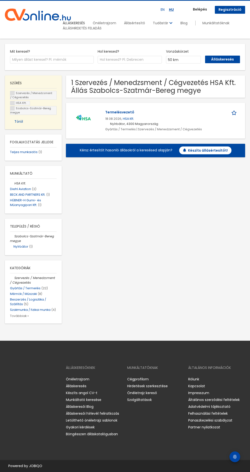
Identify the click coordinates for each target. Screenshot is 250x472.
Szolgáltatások (139, 399)
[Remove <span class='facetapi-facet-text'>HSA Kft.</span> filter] (12, 103)
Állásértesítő (134, 23)
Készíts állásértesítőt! (208, 150)
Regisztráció (230, 9)
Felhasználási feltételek (208, 413)
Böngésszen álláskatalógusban (92, 434)
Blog (184, 23)
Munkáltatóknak (215, 23)
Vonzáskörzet (177, 51)
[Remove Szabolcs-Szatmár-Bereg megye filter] (12, 236)
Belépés (200, 9)
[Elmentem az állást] (234, 112)
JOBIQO (35, 465)
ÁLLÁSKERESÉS (74, 23)
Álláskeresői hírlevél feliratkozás (92, 413)
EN (163, 9)
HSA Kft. (128, 119)
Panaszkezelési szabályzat (210, 420)
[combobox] (52, 60)
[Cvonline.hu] (38, 15)
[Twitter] (31, 379)
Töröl (18, 121)
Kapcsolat (196, 386)
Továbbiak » (19, 316)
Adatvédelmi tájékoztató (209, 406)
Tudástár (161, 23)
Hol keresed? (108, 51)
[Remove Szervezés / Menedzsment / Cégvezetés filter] (12, 278)
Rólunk (193, 379)
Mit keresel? (20, 51)
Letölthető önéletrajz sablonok (91, 420)
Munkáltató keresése (83, 399)
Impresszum (198, 392)
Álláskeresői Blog (80, 406)
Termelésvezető (119, 112)
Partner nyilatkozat (204, 427)
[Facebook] (8, 379)
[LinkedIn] (24, 379)
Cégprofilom (138, 379)
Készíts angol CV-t (81, 392)
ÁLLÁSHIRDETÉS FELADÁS (82, 28)
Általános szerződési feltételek (214, 399)
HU (171, 9)
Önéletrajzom (104, 23)
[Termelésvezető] (83, 118)
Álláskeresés (76, 386)
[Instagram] (16, 379)
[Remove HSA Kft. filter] (12, 183)
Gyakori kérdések (80, 427)
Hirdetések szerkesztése (147, 386)
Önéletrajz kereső (142, 392)
